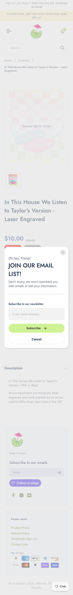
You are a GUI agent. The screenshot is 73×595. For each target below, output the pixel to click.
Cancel (37, 339)
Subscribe (33, 328)
